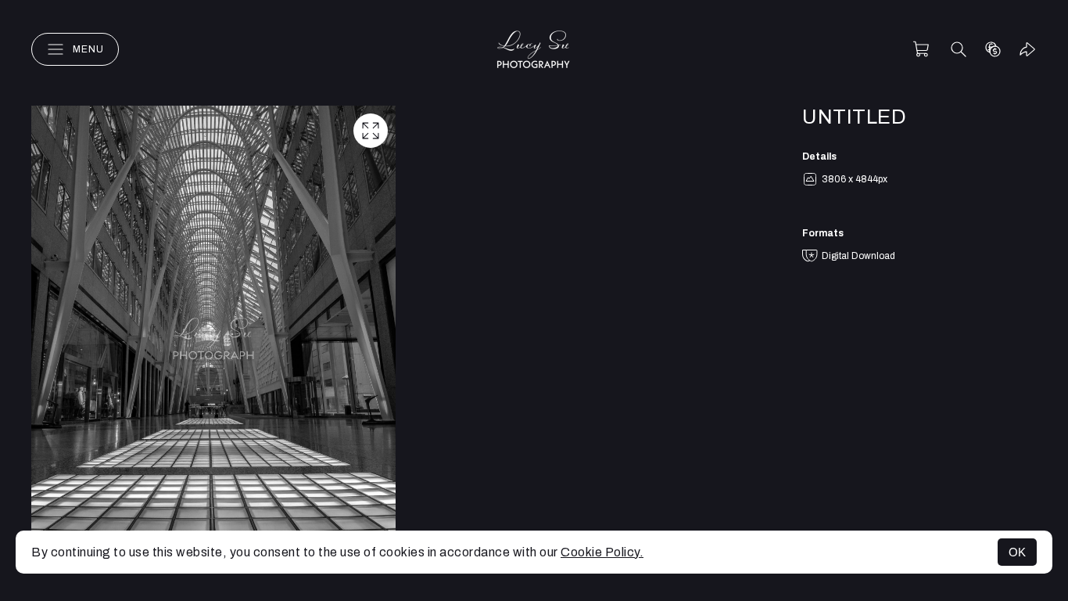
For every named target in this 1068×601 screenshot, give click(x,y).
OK (1017, 552)
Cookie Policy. (602, 552)
